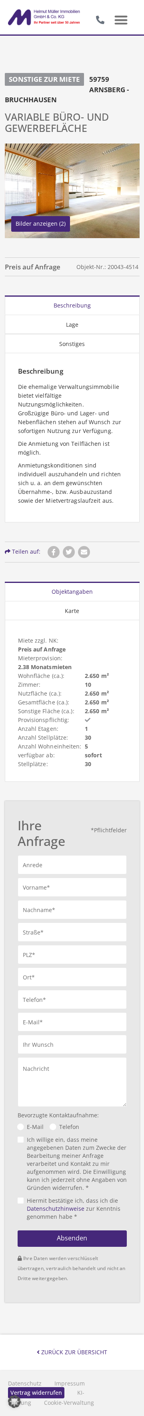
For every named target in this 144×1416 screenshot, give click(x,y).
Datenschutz (25, 1383)
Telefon (69, 1127)
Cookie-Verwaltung (69, 1402)
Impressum (69, 1383)
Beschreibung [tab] (72, 305)
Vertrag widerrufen (36, 1392)
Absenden (72, 1238)
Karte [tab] (72, 611)
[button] (121, 20)
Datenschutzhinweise (55, 1208)
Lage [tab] (72, 324)
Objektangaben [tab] (72, 591)
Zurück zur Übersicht (73, 1352)
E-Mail (35, 1127)
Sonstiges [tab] (72, 344)
